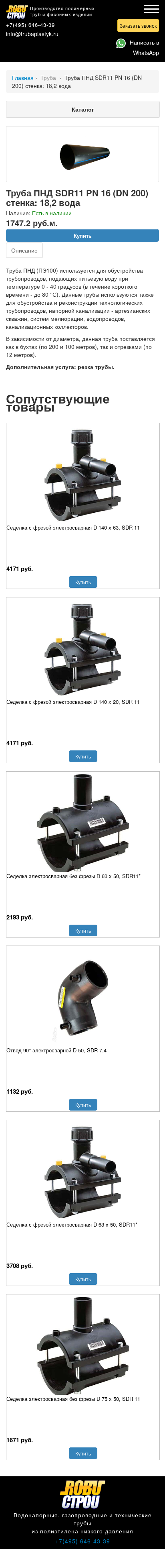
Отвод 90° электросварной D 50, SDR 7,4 (56, 1050)
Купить (82, 235)
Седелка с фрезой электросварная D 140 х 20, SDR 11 (73, 701)
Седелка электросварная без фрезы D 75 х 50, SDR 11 (73, 1398)
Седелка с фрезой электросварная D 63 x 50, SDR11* (71, 1224)
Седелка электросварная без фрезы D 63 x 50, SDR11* (73, 876)
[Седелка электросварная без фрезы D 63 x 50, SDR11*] (82, 824)
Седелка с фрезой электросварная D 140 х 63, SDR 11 (73, 527)
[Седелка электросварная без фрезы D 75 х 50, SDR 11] (82, 1346)
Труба (49, 77)
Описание (24, 250)
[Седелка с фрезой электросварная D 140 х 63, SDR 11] (82, 475)
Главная (23, 77)
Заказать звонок (138, 25)
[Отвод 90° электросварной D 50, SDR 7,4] (82, 998)
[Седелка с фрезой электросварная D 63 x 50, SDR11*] (82, 1172)
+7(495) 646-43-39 (30, 25)
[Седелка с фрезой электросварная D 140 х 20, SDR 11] (82, 649)
